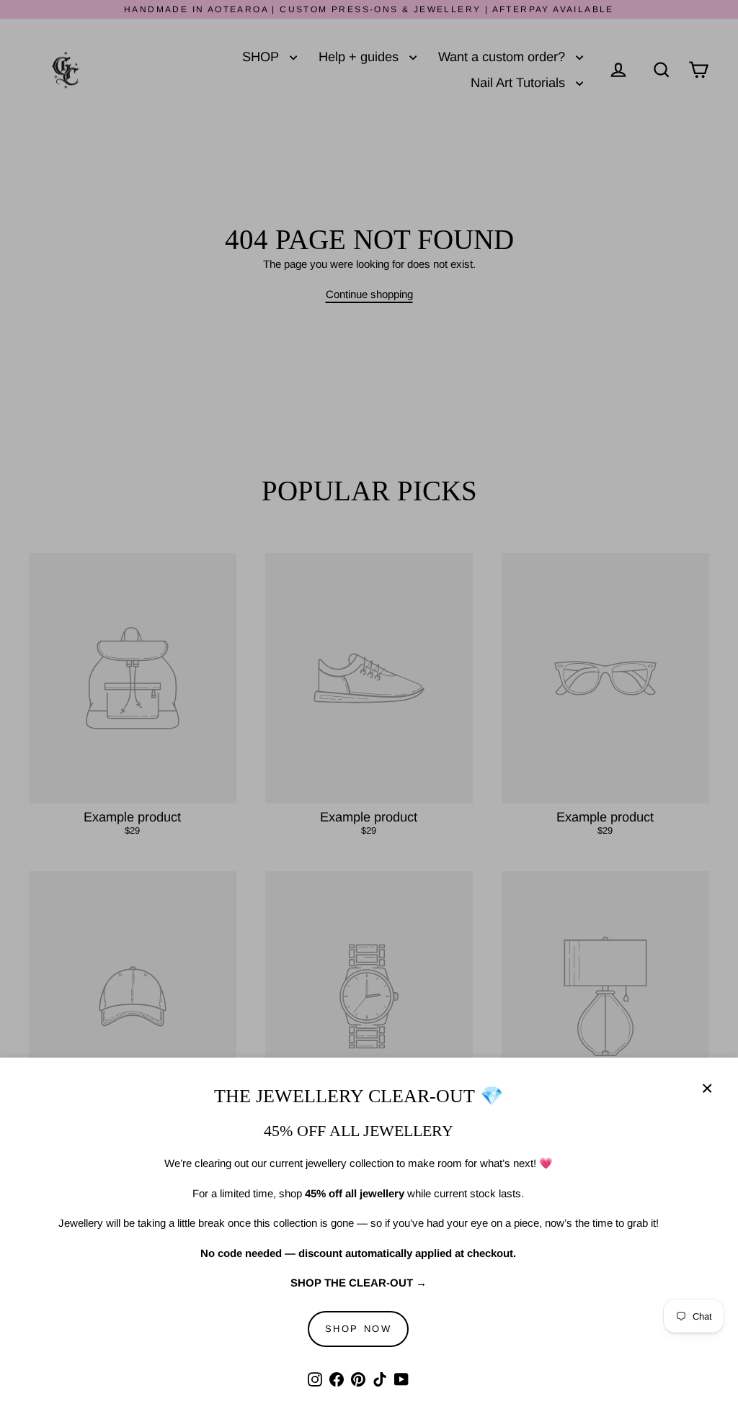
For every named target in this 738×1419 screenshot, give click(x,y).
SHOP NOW (358, 1328)
